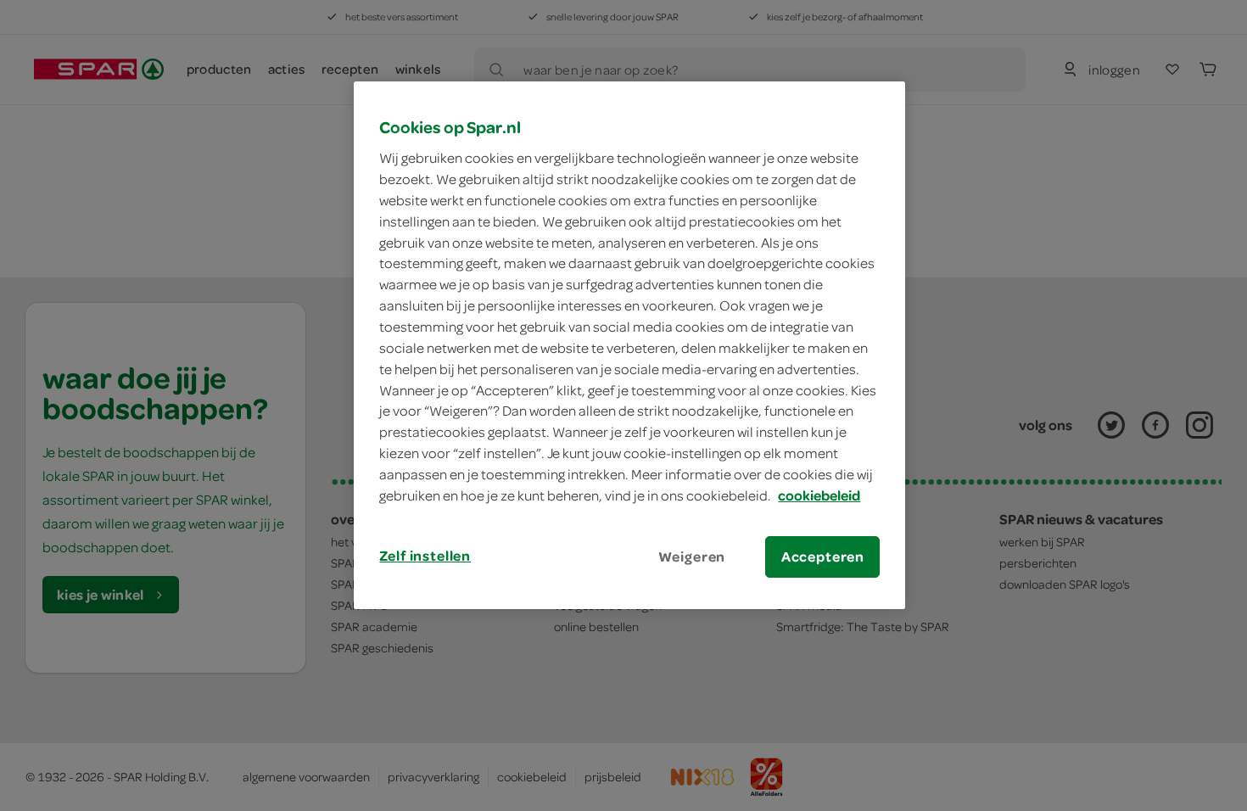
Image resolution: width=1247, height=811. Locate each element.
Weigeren (692, 556)
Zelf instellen (425, 555)
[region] (629, 345)
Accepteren (822, 556)
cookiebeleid (819, 495)
